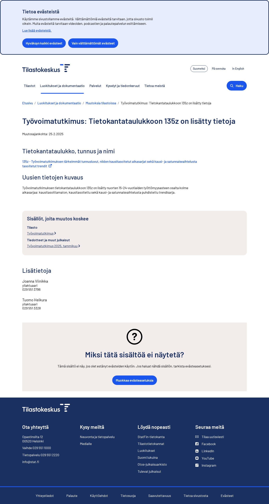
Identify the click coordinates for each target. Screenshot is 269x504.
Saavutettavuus (159, 496)
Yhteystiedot (45, 496)
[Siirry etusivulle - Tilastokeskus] (46, 68)
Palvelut (95, 85)
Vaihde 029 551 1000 (36, 448)
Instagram (205, 465)
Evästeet (227, 496)
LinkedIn (204, 451)
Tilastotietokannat (151, 444)
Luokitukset (146, 450)
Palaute (71, 496)
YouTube (204, 458)
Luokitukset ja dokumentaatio (62, 85)
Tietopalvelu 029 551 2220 (40, 455)
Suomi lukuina (148, 457)
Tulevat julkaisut (149, 471)
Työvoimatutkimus (40, 233)
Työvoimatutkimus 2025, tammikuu (52, 246)
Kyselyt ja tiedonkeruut (123, 85)
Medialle (86, 444)
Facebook (205, 444)
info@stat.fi (30, 462)
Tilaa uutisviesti (209, 437)
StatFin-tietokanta (151, 437)
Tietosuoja (128, 496)
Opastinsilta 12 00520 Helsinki (33, 439)
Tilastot (29, 85)
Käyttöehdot (99, 496)
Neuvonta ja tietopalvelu (97, 437)
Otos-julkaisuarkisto (152, 464)
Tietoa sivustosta (196, 496)
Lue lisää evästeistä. (37, 30)
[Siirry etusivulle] (46, 408)
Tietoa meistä (154, 85)
